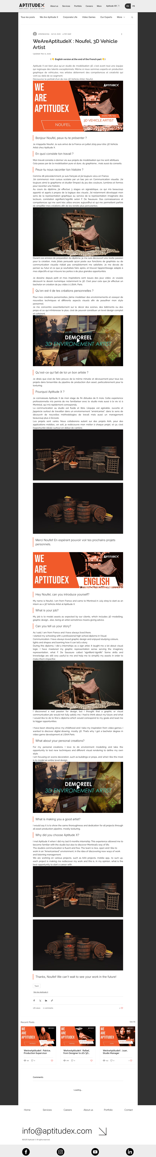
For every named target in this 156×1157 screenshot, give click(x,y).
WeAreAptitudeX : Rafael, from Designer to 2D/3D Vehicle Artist (76, 1051)
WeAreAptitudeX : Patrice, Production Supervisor (37, 1051)
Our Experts (106, 17)
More (119, 17)
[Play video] (78, 340)
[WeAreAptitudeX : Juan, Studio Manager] (117, 1036)
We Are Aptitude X (49, 17)
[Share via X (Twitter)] (40, 1000)
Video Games (88, 17)
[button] (132, 17)
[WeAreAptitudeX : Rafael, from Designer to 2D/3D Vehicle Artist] (78, 1036)
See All (132, 1022)
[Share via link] (52, 1000)
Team (36, 986)
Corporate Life (70, 17)
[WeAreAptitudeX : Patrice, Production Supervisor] (38, 1036)
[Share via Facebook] (34, 1000)
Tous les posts (28, 17)
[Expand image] (78, 454)
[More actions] (121, 33)
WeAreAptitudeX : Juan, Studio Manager (115, 1051)
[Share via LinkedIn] (46, 1000)
